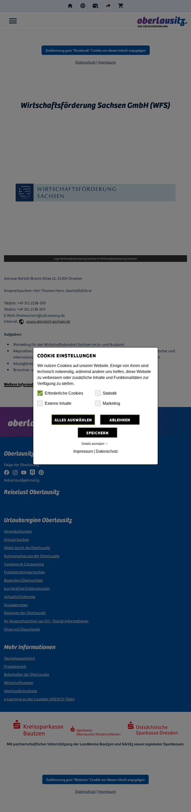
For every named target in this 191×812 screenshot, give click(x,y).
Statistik (110, 393)
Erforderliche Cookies (64, 393)
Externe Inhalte (58, 403)
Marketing (111, 403)
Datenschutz (107, 451)
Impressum (83, 451)
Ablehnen (119, 420)
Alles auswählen (73, 420)
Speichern (97, 433)
